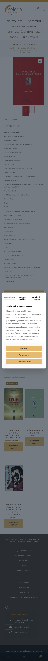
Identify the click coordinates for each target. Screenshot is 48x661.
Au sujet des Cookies (36, 298)
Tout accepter (24, 361)
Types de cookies (22, 298)
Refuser (24, 348)
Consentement (9, 297)
